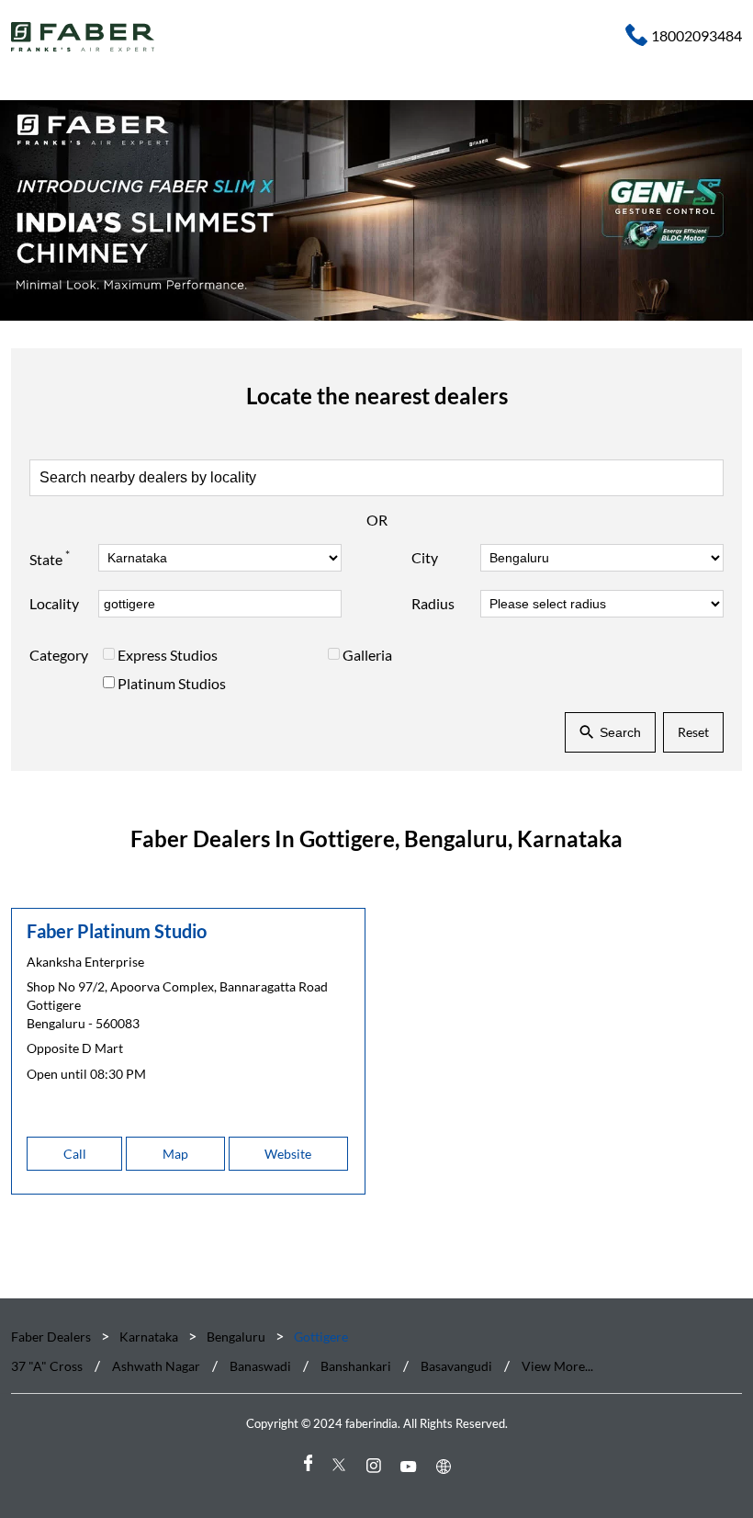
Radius (433, 603)
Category (58, 654)
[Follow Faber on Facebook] (306, 1466)
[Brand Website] (446, 1466)
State (49, 558)
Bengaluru (236, 1336)
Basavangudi (456, 1366)
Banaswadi (260, 1366)
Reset (693, 732)
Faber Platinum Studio (117, 931)
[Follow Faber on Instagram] (376, 1466)
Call (74, 1153)
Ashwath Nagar (156, 1366)
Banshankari (355, 1366)
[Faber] (83, 36)
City (424, 557)
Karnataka (148, 1336)
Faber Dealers (52, 1336)
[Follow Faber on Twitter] (341, 1466)
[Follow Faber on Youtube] (411, 1466)
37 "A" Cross (47, 1366)
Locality (54, 603)
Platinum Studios (172, 683)
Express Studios (168, 654)
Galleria (367, 654)
